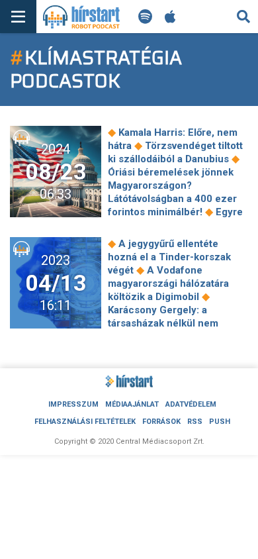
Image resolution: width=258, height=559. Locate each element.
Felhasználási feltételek (85, 421)
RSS (194, 421)
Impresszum (73, 404)
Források (161, 421)
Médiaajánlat (132, 404)
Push (219, 421)
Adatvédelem (190, 404)
